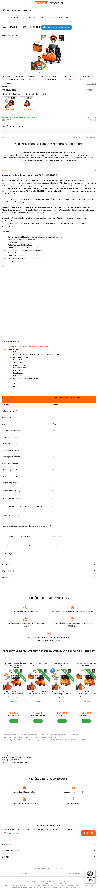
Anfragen (6, 577)
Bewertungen (8, 571)
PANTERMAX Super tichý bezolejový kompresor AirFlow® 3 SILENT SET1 (60, 735)
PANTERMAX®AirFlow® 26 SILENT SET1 (38, 664)
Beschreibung (7, 171)
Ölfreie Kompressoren (34, 18)
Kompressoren (18, 18)
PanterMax (91, 84)
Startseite (6, 18)
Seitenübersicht (25, 873)
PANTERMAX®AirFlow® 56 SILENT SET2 (62, 664)
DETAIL (14, 721)
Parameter (6, 565)
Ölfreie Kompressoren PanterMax (84, 137)
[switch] (90, 880)
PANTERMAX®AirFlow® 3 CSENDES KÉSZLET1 (69, 740)
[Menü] (94, 870)
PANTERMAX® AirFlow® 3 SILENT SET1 (48, 737)
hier (68, 881)
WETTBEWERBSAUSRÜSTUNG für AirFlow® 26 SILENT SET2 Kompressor (15, 665)
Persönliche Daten (74, 873)
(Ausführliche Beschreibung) (69, 79)
